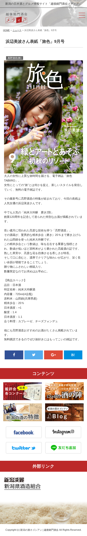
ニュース (17, 30)
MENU (82, 15)
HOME (6, 30)
